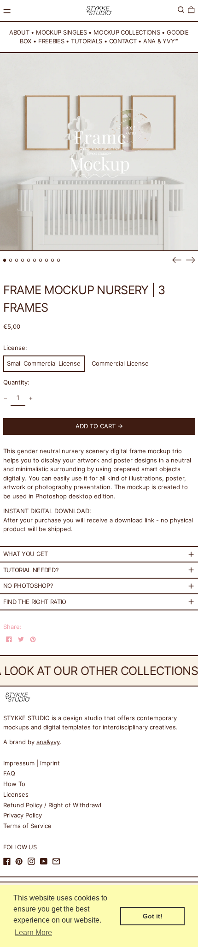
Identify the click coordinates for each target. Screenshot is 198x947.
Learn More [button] (33, 932)
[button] (181, 10)
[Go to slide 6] (34, 260)
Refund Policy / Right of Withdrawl (52, 805)
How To (14, 783)
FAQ (9, 773)
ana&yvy (48, 742)
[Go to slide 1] (4, 260)
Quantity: (16, 382)
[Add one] (30, 398)
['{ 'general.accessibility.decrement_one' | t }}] (5, 398)
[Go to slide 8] (46, 260)
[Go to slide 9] (52, 260)
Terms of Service (27, 825)
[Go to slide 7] (40, 260)
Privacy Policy (22, 815)
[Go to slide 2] (10, 260)
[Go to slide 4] (22, 260)
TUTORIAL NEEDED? (31, 570)
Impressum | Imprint (31, 763)
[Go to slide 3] (16, 260)
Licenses (16, 794)
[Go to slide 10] (58, 260)
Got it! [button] (153, 916)
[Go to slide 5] (28, 260)
